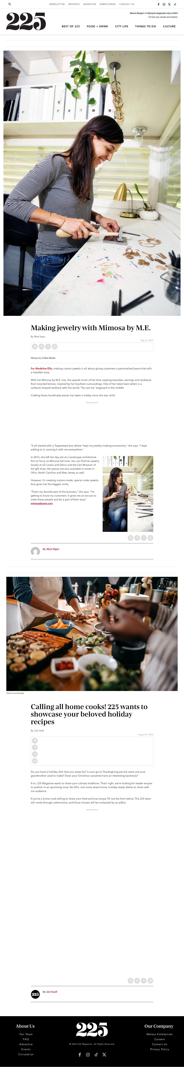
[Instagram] (164, 4)
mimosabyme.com (42, 503)
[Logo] (27, 21)
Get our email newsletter (164, 17)
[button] (23, 4)
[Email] (54, 346)
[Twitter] (169, 4)
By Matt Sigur (51, 549)
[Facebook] (158, 4)
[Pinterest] (48, 346)
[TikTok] (96, 1055)
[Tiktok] (175, 4)
